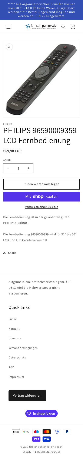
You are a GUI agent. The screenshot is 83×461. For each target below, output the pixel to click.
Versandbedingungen (23, 348)
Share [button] (12, 253)
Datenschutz (17, 357)
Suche (13, 319)
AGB (11, 367)
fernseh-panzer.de (39, 446)
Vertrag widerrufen (27, 395)
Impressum (16, 377)
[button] (8, 27)
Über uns (15, 338)
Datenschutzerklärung (47, 451)
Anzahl (7, 160)
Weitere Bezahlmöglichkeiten (41, 206)
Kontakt (14, 329)
